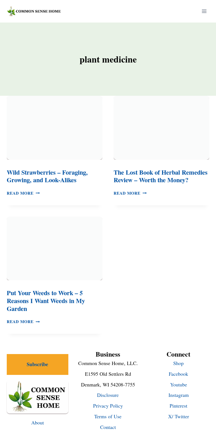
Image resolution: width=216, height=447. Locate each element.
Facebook (178, 373)
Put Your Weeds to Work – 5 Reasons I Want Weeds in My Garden (46, 300)
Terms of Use (108, 416)
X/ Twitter (178, 416)
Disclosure (108, 395)
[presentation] (54, 128)
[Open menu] (204, 11)
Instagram (178, 395)
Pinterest (178, 405)
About (37, 422)
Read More (23, 193)
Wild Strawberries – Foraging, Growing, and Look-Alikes (47, 176)
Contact (108, 427)
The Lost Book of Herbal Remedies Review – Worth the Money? (161, 176)
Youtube (178, 384)
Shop (178, 363)
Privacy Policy (108, 405)
